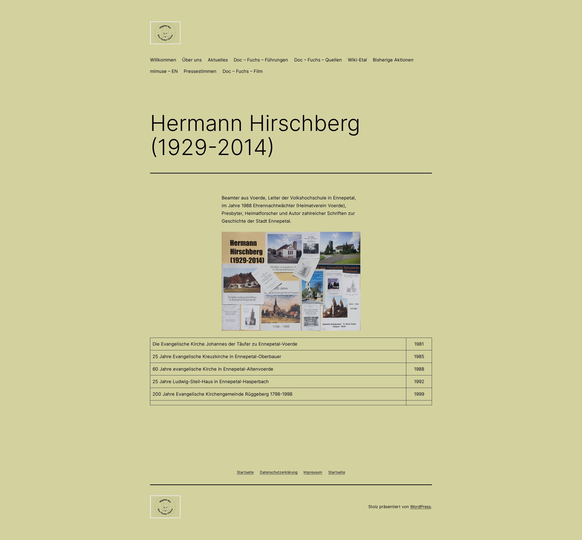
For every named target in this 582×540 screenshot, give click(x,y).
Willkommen (163, 60)
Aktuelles (218, 60)
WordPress (420, 506)
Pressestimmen (200, 71)
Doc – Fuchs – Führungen (261, 60)
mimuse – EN (164, 71)
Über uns (192, 60)
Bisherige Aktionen (393, 60)
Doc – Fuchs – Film (243, 71)
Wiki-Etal (357, 60)
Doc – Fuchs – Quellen (318, 60)
